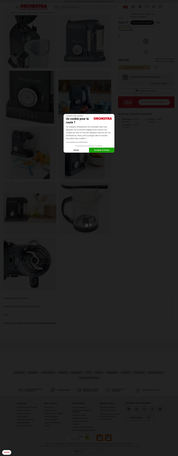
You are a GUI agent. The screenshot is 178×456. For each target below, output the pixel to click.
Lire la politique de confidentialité (76, 142)
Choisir (76, 150)
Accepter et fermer (101, 150)
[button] (6, 452)
